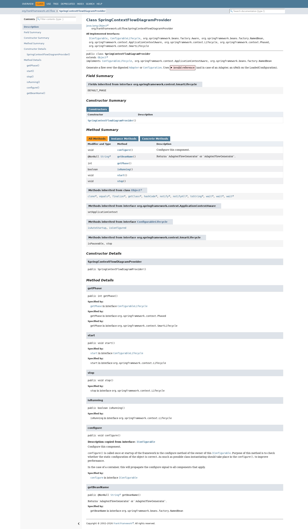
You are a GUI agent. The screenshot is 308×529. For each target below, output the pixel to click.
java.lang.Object (96, 25)
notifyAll (179, 196)
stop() (30, 76)
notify (164, 196)
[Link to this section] (115, 76)
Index (80, 4)
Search (90, 4)
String (105, 156)
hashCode (149, 196)
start (120, 175)
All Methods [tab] (97, 138)
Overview (28, 4)
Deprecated (68, 4)
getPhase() (33, 65)
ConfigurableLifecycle (125, 38)
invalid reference (183, 67)
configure (123, 150)
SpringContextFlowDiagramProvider (82, 11)
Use (49, 4)
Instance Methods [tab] (123, 138)
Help (99, 4)
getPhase (123, 163)
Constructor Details (35, 49)
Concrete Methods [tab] (155, 138)
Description (31, 26)
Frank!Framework (123, 523)
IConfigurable (98, 38)
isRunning (123, 169)
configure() (33, 87)
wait (209, 196)
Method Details (32, 60)
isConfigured (117, 227)
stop (120, 181)
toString (196, 196)
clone (91, 196)
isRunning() (33, 82)
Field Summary (32, 32)
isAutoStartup (97, 227)
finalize (118, 196)
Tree (56, 4)
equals (103, 196)
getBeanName (125, 156)
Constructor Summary (36, 38)
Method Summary (34, 43)
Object (102, 57)
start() (30, 71)
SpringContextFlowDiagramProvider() (48, 54)
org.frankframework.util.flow (38, 11)
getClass (134, 196)
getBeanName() (36, 93)
